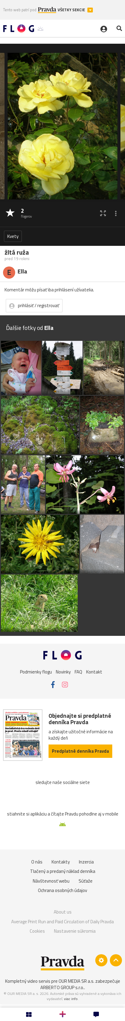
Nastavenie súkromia (75, 931)
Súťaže (86, 881)
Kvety (13, 236)
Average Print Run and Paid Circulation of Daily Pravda (62, 921)
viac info (71, 999)
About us (63, 912)
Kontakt (94, 671)
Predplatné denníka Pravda (80, 751)
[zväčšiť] (103, 213)
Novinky (63, 671)
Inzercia (86, 862)
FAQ (78, 671)
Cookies (37, 931)
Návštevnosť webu (51, 881)
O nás (36, 862)
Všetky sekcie (72, 10)
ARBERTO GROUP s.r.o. (62, 987)
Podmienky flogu (36, 671)
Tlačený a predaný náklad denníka (62, 871)
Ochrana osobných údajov (62, 890)
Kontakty (61, 862)
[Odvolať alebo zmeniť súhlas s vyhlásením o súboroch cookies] (101, 960)
